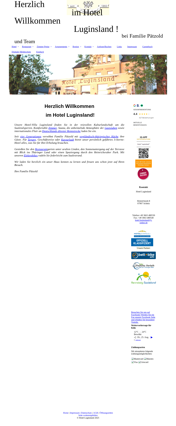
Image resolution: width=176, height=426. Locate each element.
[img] (88, 75)
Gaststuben (111, 127)
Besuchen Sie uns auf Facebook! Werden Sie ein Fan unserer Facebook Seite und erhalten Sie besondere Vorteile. (143, 317)
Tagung (32, 139)
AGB (95, 413)
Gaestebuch (147, 46)
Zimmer (52, 127)
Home (65, 413)
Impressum (132, 46)
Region (76, 46)
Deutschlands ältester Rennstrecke (61, 131)
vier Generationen (30, 136)
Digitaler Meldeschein (21, 52)
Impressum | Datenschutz (81, 413)
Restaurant (26, 46)
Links (119, 46)
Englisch (40, 52)
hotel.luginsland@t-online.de (143, 221)
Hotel (14, 46)
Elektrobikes (31, 155)
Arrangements (61, 46)
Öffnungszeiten (106, 413)
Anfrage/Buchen (104, 46)
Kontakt (87, 46)
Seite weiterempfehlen (88, 415)
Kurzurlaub (67, 139)
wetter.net (138, 340)
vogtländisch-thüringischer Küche (99, 136)
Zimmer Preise (43, 46)
